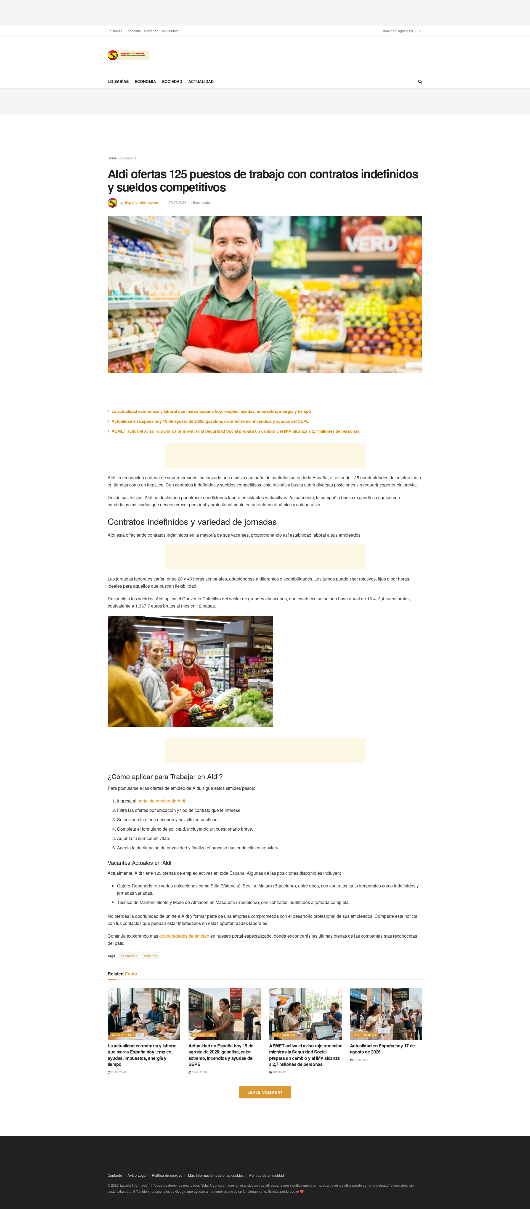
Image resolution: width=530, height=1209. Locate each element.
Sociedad (151, 30)
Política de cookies (167, 1175)
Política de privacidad (266, 1175)
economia (129, 955)
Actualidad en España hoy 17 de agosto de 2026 (382, 1048)
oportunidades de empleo (184, 936)
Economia (133, 30)
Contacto (115, 1175)
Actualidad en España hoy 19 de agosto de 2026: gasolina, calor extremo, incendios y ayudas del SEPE (210, 421)
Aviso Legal (137, 1175)
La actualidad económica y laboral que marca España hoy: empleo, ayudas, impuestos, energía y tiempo (211, 411)
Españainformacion (141, 202)
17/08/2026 (360, 1059)
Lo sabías (115, 30)
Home (112, 158)
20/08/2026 (118, 1072)
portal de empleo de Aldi (161, 801)
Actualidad (170, 30)
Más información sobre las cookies (216, 1175)
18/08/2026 (279, 1072)
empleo (150, 955)
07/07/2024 (177, 202)
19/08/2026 (199, 1072)
